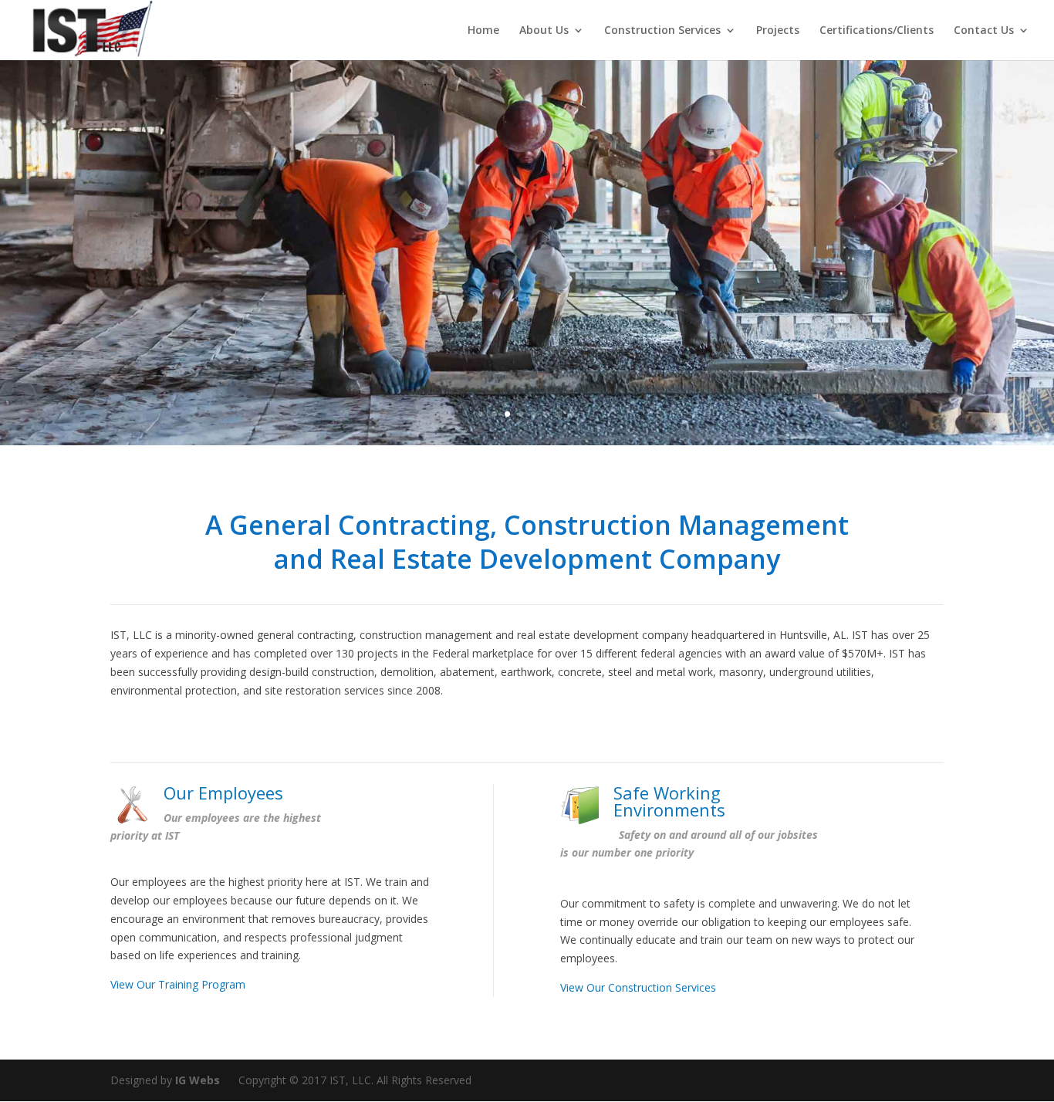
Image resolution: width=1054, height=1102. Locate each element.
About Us (544, 31)
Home (483, 31)
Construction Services (662, 31)
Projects (777, 31)
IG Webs (197, 1080)
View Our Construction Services (638, 987)
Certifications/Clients (876, 31)
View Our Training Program (177, 984)
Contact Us (984, 31)
